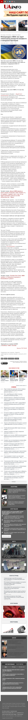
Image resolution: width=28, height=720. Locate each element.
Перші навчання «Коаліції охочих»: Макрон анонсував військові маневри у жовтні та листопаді (14, 478)
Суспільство (18, 703)
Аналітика (14, 486)
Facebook (4, 345)
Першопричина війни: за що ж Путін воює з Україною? (16, 647)
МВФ (2, 358)
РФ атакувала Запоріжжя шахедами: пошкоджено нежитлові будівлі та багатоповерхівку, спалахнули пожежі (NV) (15, 583)
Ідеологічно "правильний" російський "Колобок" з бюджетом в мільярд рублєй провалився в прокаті (16, 654)
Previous (1, 26)
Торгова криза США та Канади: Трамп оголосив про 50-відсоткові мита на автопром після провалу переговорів (15, 463)
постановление (10, 246)
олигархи (17, 358)
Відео (9, 706)
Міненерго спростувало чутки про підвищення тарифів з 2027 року (22, 381)
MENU (1, 1)
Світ (3, 704)
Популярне (19, 664)
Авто (18, 704)
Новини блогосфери (16, 34)
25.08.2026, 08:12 (7, 589)
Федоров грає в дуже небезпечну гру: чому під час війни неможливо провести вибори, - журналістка (17, 491)
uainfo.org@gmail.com (18, 715)
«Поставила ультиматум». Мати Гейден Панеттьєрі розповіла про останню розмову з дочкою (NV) (14, 597)
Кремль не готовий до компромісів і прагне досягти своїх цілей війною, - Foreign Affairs (16, 503)
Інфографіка (14, 622)
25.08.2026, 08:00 (7, 594)
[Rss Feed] (5, 2)
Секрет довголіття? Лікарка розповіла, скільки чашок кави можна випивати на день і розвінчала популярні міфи (15, 419)
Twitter (9, 345)
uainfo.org (15, 712)
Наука (9, 704)
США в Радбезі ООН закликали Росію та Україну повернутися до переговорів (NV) (14, 588)
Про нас (3, 715)
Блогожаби (14, 603)
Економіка (23, 703)
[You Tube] (12, 2)
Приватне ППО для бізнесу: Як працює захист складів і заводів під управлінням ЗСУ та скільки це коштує (16, 497)
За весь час (21, 666)
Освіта (16, 704)
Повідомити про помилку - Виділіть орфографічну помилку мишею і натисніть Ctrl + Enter (14, 354)
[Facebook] (7, 2)
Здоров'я (23, 704)
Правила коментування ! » (21, 385)
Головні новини (8, 703)
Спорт (3, 706)
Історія (12, 704)
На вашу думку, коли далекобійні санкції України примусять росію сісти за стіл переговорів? (12, 513)
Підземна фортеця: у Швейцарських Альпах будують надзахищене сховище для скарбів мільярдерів (14, 399)
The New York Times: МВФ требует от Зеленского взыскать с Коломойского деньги (12, 277)
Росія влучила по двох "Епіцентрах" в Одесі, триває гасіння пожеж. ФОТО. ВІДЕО (13, 556)
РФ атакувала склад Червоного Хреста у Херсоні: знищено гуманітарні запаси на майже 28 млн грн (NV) (15, 592)
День (6, 666)
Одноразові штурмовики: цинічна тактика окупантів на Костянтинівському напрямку (15, 642)
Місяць (14, 666)
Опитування (14, 509)
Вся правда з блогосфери (6, 34)
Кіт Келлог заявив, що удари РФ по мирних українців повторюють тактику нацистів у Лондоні (14, 414)
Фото (14, 541)
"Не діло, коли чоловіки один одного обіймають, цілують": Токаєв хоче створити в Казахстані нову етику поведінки (15, 473)
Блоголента (20, 706)
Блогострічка (14, 575)
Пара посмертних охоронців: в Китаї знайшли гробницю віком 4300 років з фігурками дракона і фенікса (14, 390)
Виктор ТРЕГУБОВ (22, 348)
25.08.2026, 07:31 (7, 599)
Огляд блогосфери (13, 706)
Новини (13, 387)
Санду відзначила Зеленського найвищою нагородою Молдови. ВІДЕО (13, 571)
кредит (5, 358)
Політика (13, 703)
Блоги (14, 638)
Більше (14, 481)
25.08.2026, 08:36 (7, 580)
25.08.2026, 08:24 (7, 585)
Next (26, 26)
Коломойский (11, 358)
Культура (6, 704)
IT (20, 704)
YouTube (14, 345)
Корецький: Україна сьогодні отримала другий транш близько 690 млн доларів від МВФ (14, 381)
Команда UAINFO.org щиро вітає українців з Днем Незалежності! (8, 29)
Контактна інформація (10, 715)
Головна (3, 703)
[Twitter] (9, 2)
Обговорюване (10, 664)
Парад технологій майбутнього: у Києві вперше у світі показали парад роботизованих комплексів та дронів (15, 468)
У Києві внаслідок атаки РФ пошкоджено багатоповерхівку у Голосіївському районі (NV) (14, 579)
